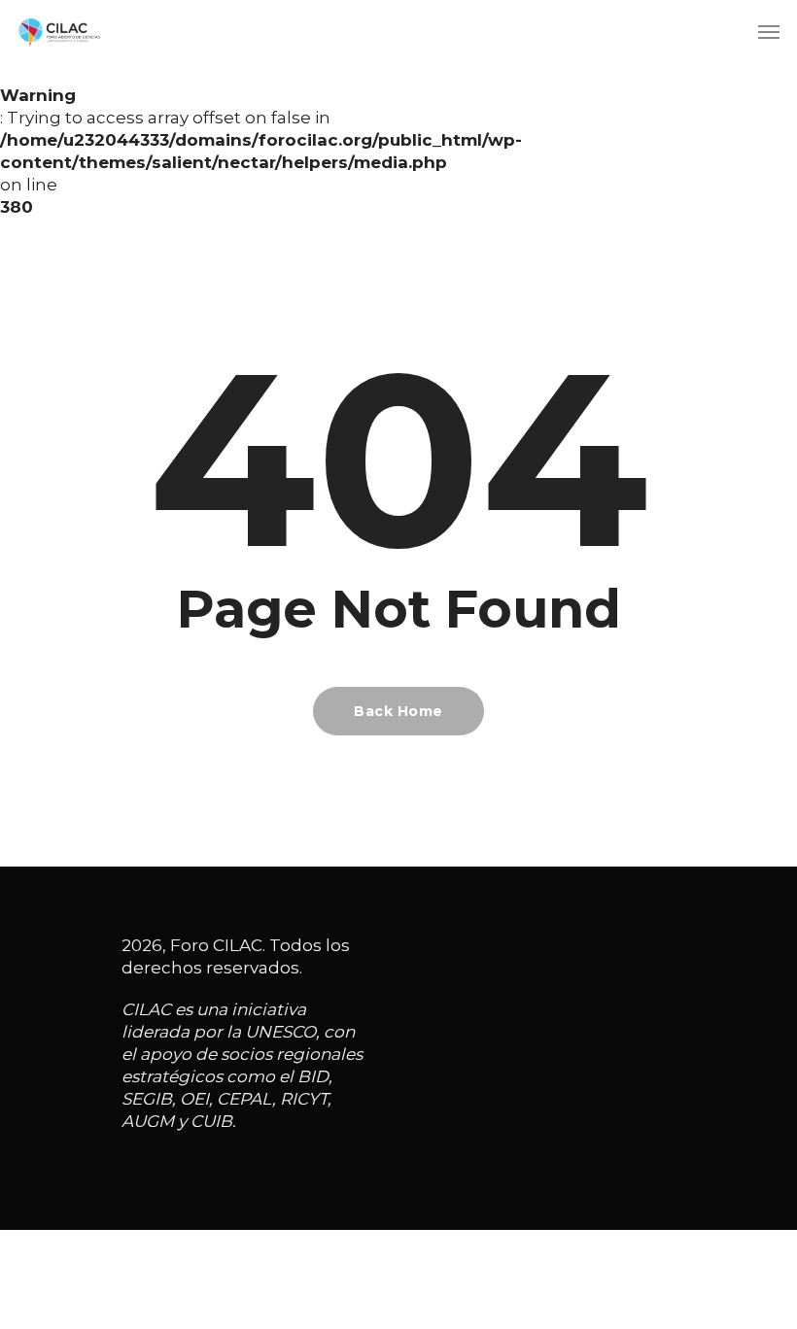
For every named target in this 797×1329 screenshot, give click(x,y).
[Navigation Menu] (769, 31)
